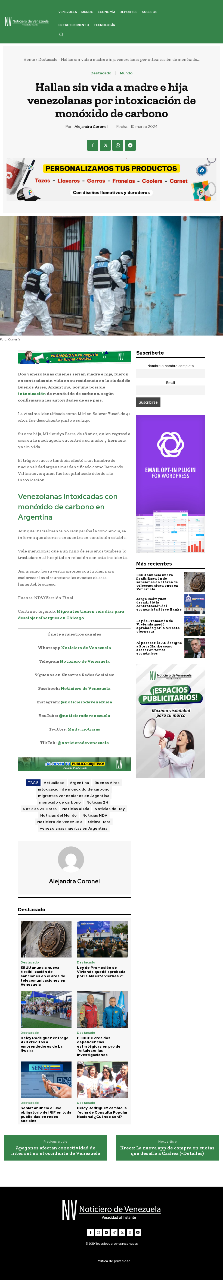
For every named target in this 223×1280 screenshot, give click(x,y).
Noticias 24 (97, 802)
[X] (105, 145)
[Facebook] (92, 145)
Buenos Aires (107, 782)
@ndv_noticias (83, 729)
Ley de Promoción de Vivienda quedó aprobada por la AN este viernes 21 (101, 971)
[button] (61, 34)
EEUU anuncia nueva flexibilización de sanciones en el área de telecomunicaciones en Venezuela (43, 976)
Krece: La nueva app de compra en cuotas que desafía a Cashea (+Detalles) (167, 1150)
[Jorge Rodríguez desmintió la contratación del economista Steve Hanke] (194, 604)
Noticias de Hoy (110, 809)
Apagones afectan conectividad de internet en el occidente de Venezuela (55, 1150)
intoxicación (32, 393)
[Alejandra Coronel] (74, 859)
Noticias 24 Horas (40, 809)
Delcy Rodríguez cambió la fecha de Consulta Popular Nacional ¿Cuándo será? (102, 1112)
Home (29, 59)
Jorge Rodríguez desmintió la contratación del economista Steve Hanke (159, 604)
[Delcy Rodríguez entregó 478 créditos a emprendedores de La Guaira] (46, 1009)
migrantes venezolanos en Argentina (73, 796)
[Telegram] (130, 145)
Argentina (79, 782)
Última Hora (99, 822)
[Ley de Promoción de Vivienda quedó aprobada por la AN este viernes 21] (102, 939)
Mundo (126, 73)
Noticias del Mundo (58, 815)
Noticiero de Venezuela (86, 647)
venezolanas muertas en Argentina (73, 828)
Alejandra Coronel (91, 126)
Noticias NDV (94, 815)
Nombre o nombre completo (170, 366)
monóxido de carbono (60, 802)
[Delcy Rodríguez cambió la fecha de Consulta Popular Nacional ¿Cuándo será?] (102, 1079)
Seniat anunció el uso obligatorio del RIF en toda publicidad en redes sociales (46, 1114)
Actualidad (54, 782)
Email (170, 383)
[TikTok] (114, 1232)
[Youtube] (138, 1232)
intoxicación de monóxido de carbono (74, 789)
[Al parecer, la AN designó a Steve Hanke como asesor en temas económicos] (194, 648)
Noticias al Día (75, 809)
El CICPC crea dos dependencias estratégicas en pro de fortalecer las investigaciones (98, 1046)
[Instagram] (98, 1232)
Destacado (47, 59)
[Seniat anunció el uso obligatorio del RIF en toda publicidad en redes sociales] (46, 1079)
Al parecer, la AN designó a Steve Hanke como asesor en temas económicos (159, 648)
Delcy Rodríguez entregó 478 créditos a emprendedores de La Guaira (45, 1044)
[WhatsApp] (117, 145)
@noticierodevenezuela (86, 701)
